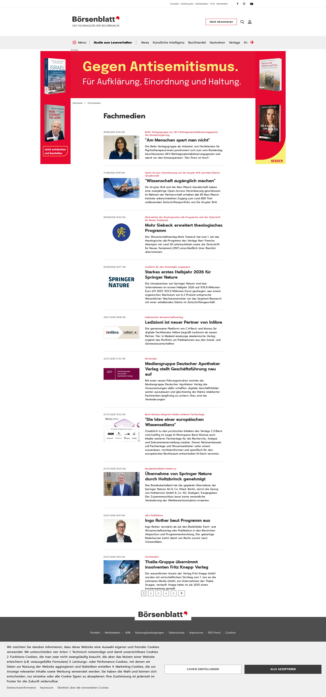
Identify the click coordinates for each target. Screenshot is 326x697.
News (145, 42)
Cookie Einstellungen (203, 669)
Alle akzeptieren (283, 669)
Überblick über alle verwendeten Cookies (83, 688)
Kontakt (174, 3)
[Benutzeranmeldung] (250, 22)
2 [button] (151, 593)
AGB (127, 633)
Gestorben (217, 42)
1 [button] (143, 593)
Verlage (234, 42)
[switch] (79, 42)
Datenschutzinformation (21, 688)
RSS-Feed (214, 633)
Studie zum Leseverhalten (113, 42)
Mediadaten (201, 3)
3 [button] (158, 593)
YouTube (252, 4)
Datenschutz (177, 633)
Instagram (244, 4)
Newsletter (222, 3)
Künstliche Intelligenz (169, 42)
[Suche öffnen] (242, 22)
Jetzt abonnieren (221, 22)
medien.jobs (187, 3)
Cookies (230, 633)
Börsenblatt (96, 19)
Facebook (237, 4)
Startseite (77, 103)
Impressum (196, 633)
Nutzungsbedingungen (149, 633)
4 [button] (166, 593)
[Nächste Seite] (181, 593)
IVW (212, 3)
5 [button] (173, 593)
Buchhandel (197, 42)
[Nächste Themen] (252, 42)
